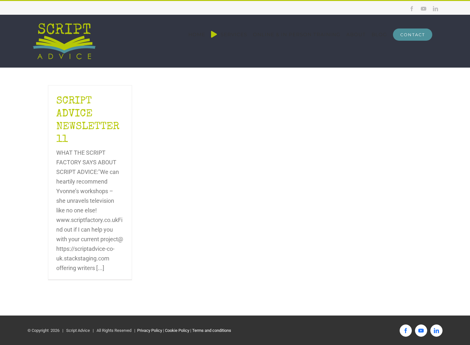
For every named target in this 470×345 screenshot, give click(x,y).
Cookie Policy (177, 330)
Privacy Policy (149, 330)
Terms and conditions (211, 330)
